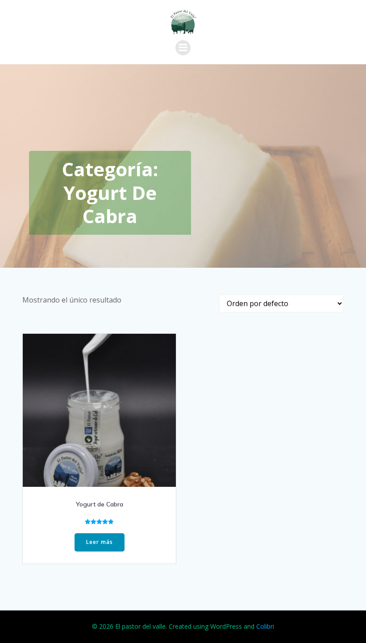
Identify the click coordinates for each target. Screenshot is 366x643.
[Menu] (183, 47)
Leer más (99, 542)
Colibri (265, 626)
